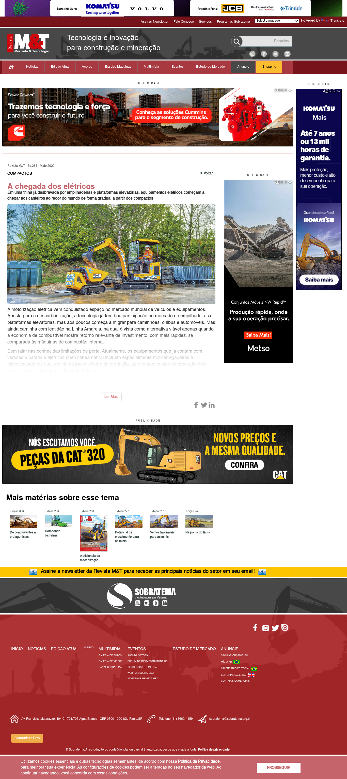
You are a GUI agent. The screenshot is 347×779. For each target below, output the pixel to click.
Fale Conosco (184, 21)
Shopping (269, 66)
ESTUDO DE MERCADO (194, 649)
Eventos (177, 66)
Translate (337, 20)
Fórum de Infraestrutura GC (148, 661)
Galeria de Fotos (110, 655)
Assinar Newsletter (154, 21)
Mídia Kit (227, 662)
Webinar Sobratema (141, 673)
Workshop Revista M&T (143, 679)
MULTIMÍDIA (109, 649)
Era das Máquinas (118, 66)
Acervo (87, 66)
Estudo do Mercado (210, 66)
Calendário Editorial (236, 668)
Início (17, 649)
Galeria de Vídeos (110, 661)
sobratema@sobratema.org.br (230, 719)
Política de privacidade (214, 749)
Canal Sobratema (110, 667)
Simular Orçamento (234, 655)
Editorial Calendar (234, 675)
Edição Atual (60, 66)
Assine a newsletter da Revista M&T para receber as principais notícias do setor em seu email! (148, 571)
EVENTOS (137, 649)
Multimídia (151, 66)
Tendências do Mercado (144, 667)
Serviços (205, 21)
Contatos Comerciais (235, 681)
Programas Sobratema (233, 21)
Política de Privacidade (199, 762)
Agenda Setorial (139, 655)
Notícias (32, 66)
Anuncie (243, 66)
